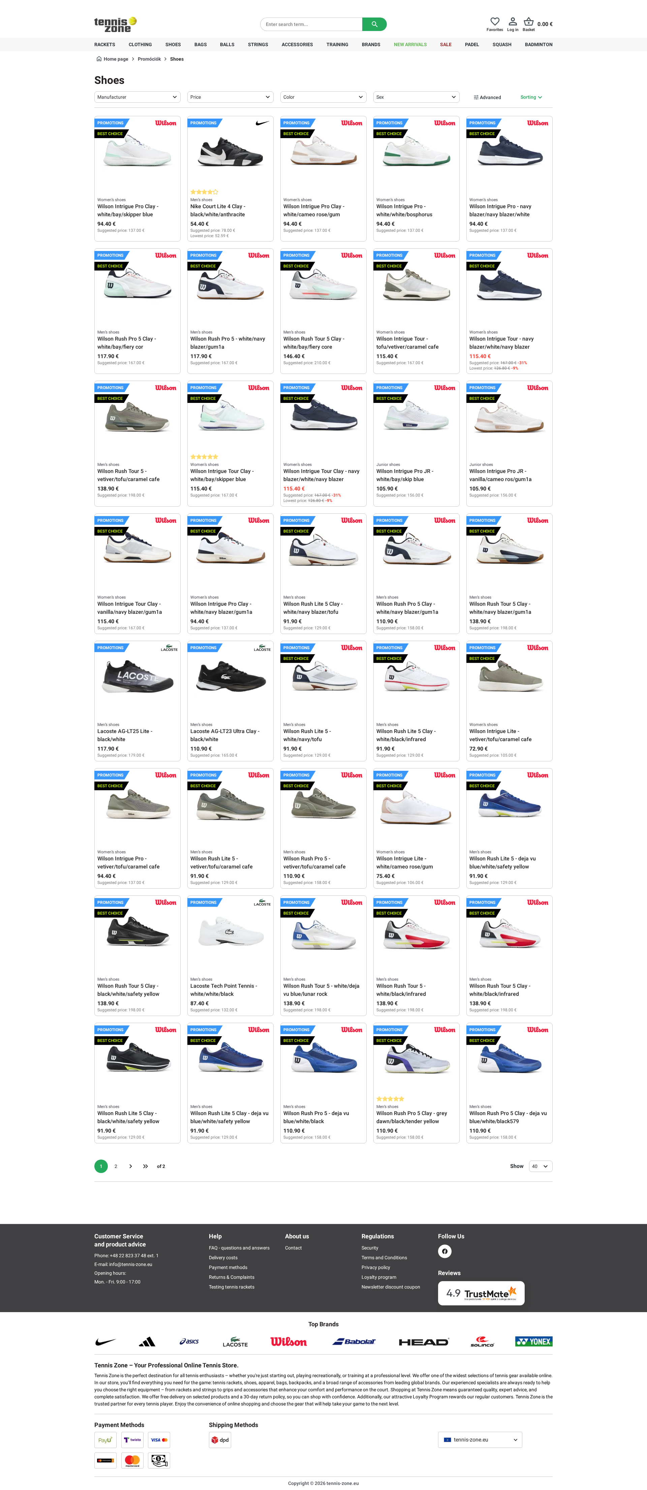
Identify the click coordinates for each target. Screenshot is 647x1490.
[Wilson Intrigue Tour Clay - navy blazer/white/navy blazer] (323, 417)
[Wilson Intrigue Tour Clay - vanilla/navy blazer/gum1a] (137, 550)
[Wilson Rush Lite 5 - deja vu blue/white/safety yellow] (509, 804)
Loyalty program (379, 1277)
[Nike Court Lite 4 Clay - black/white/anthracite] (230, 152)
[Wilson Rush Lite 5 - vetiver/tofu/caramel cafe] (230, 804)
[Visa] (159, 1440)
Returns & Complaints (231, 1277)
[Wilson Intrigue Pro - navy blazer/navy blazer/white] (509, 152)
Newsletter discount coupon (391, 1287)
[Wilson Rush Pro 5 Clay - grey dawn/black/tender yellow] (416, 1059)
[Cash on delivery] (159, 1460)
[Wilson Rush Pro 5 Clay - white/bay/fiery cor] (137, 285)
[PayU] (105, 1440)
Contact (293, 1247)
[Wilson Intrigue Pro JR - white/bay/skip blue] (416, 417)
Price (195, 97)
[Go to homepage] (115, 24)
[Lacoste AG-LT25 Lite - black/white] (137, 677)
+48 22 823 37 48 (131, 5)
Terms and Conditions (384, 1257)
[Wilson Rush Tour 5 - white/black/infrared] (416, 932)
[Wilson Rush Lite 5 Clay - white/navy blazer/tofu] (323, 550)
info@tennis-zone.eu (130, 1264)
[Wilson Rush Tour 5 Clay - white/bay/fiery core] (323, 285)
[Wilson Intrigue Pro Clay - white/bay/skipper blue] (137, 152)
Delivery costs (223, 1257)
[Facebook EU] (445, 1251)
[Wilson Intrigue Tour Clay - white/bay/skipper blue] (230, 417)
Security (370, 1247)
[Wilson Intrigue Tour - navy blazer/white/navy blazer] (509, 285)
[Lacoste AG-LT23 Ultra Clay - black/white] (230, 677)
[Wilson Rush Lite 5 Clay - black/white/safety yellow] (137, 1059)
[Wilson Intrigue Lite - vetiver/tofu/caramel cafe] (509, 677)
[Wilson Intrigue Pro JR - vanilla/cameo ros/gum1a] (509, 417)
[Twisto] (132, 1440)
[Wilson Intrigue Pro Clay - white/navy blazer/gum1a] (230, 550)
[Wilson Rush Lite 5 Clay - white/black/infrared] (416, 677)
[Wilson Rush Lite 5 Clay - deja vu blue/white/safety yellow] (230, 1059)
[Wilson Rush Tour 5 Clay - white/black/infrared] (509, 932)
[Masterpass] (105, 1460)
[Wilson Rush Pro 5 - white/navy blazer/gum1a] (230, 285)
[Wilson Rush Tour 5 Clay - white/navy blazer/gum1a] (509, 550)
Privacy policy (376, 1267)
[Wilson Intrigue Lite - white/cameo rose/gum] (416, 804)
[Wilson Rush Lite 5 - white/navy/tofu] (323, 677)
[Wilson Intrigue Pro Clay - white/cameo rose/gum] (323, 152)
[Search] (374, 24)
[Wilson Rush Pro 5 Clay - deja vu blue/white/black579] (509, 1059)
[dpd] (220, 1440)
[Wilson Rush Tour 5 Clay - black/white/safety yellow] (137, 932)
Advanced (490, 97)
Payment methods (228, 1267)
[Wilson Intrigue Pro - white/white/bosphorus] (416, 152)
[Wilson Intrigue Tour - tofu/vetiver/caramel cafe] (416, 285)
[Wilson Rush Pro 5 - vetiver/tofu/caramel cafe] (323, 804)
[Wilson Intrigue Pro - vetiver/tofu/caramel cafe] (137, 804)
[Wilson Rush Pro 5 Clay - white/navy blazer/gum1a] (416, 550)
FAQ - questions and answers (239, 1247)
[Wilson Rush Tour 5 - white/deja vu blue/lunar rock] (323, 932)
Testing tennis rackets (231, 1287)
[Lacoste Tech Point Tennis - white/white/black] (230, 932)
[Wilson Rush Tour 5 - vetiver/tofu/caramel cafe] (137, 417)
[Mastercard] (132, 1460)
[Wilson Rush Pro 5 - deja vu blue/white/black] (323, 1059)
